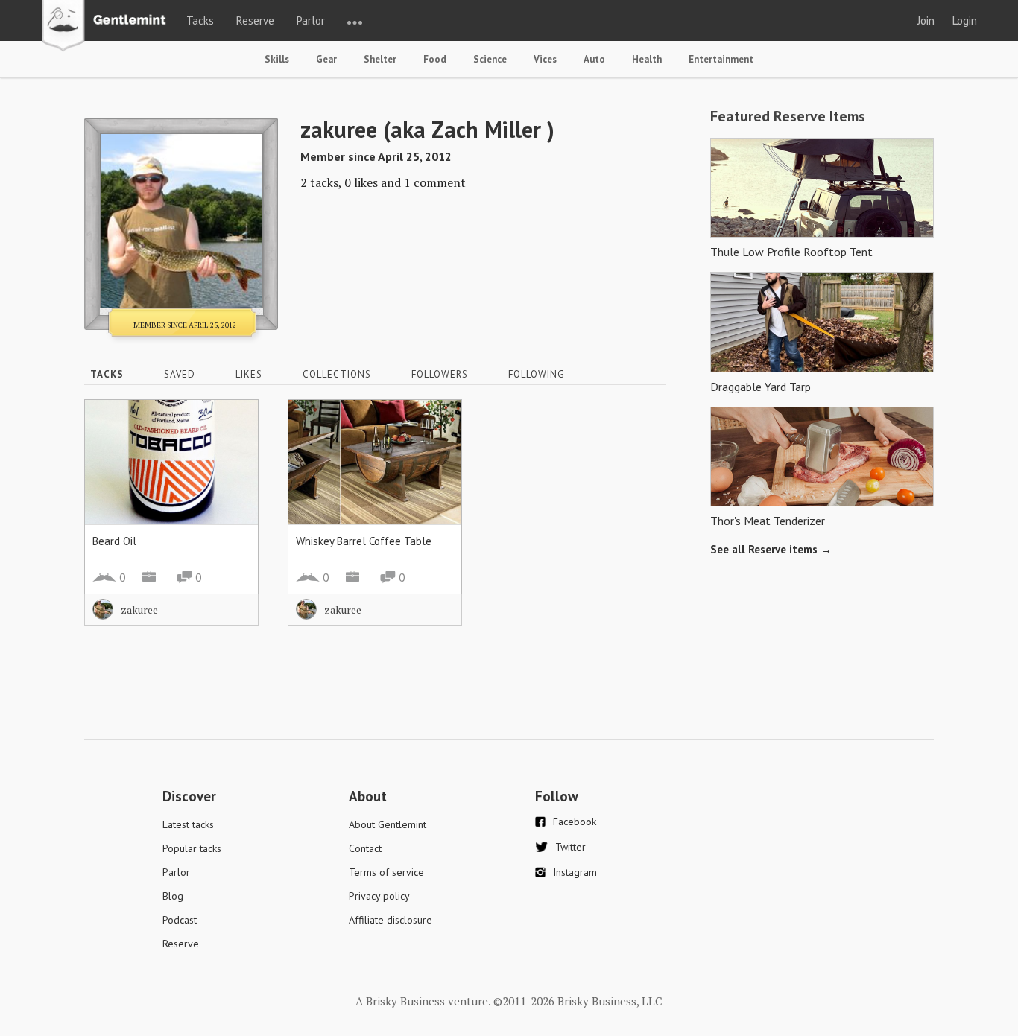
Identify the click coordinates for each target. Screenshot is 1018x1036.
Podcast (179, 920)
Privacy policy (379, 896)
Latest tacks (188, 824)
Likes (248, 374)
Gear (326, 59)
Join (926, 20)
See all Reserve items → (771, 549)
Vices (545, 59)
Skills (277, 59)
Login (964, 20)
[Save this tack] (232, 452)
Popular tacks (191, 848)
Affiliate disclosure (390, 920)
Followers (439, 374)
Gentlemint (107, 27)
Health (647, 59)
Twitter (570, 847)
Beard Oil (114, 541)
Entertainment (721, 59)
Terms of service (386, 872)
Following (536, 374)
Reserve (255, 20)
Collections (337, 374)
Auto (594, 59)
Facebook (574, 821)
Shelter (380, 59)
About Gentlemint (387, 824)
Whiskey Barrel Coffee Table (363, 541)
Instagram (575, 872)
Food (434, 59)
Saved (179, 374)
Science (490, 59)
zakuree (139, 610)
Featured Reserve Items (787, 116)
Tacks (200, 20)
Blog (172, 896)
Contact (365, 848)
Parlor (311, 20)
